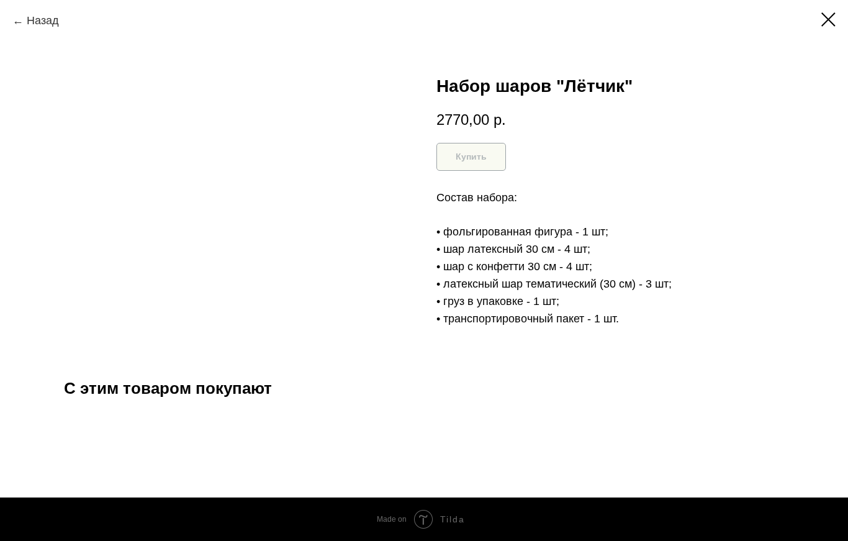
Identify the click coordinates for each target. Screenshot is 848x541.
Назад (43, 20)
